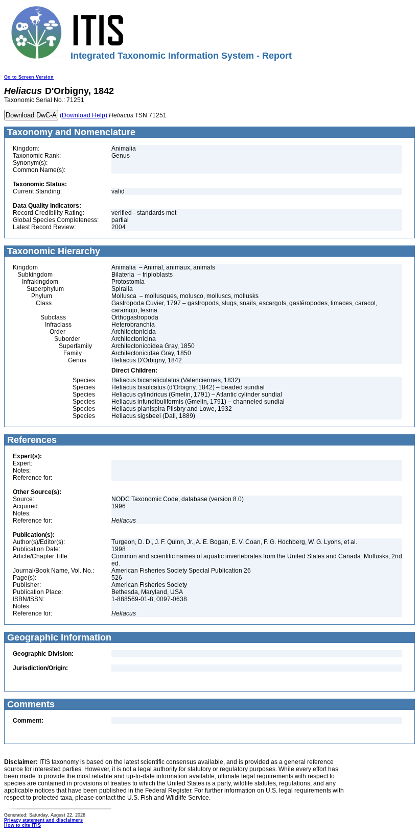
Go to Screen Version (29, 77)
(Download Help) (83, 115)
